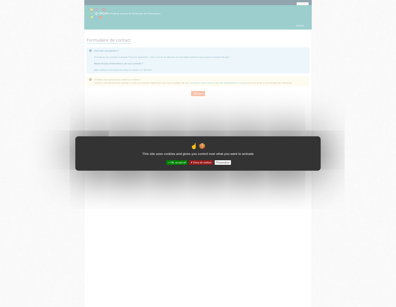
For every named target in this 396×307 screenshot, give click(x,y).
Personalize (222, 162)
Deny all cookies (202, 162)
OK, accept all (178, 162)
